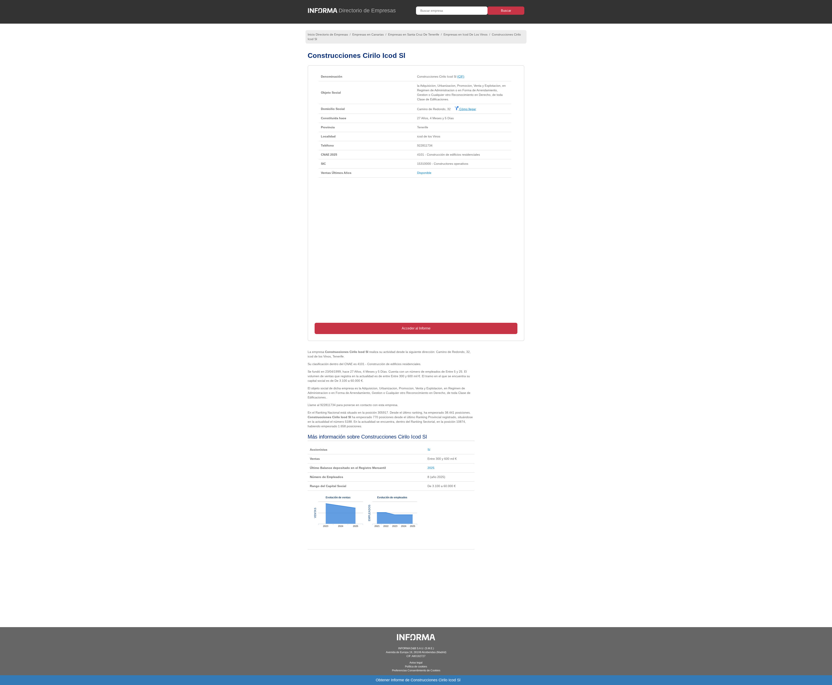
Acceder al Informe (416, 328)
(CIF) (460, 76)
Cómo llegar (467, 109)
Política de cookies (416, 666)
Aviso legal (416, 662)
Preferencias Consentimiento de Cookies (416, 670)
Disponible (424, 173)
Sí (428, 449)
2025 (430, 468)
